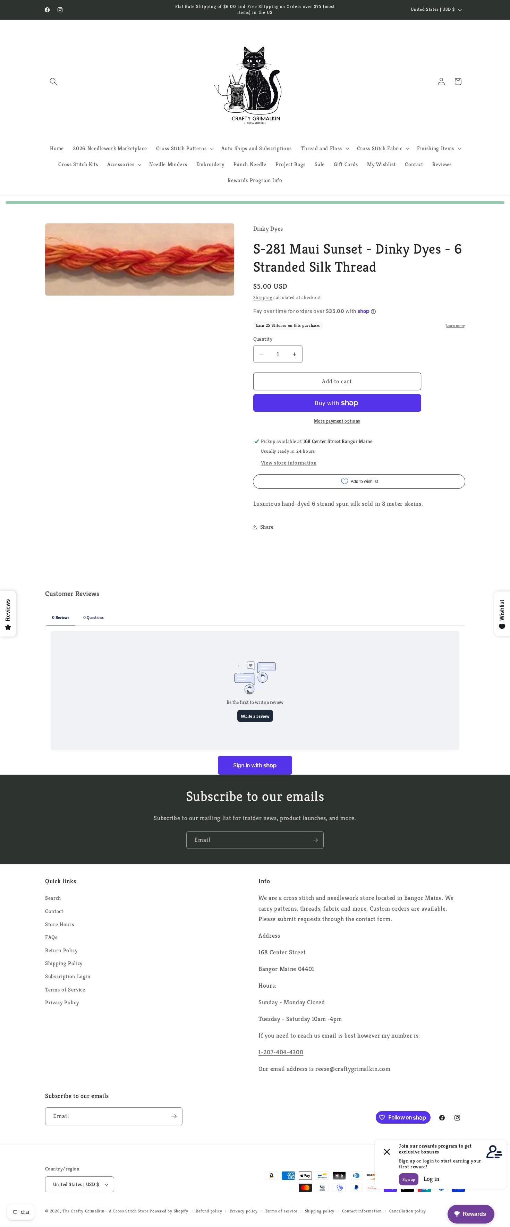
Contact (54, 911)
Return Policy (61, 950)
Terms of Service (65, 989)
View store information (289, 462)
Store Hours (59, 924)
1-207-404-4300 (280, 1052)
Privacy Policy (62, 1002)
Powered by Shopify (169, 1210)
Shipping (262, 297)
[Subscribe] (315, 840)
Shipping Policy (64, 963)
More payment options (337, 421)
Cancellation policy (407, 1210)
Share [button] (267, 526)
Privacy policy (244, 1210)
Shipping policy (320, 1210)
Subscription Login (68, 976)
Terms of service (281, 1210)
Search (53, 898)
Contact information (362, 1210)
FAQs (51, 937)
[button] (53, 81)
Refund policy (209, 1210)
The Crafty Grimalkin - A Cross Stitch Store (105, 1210)
